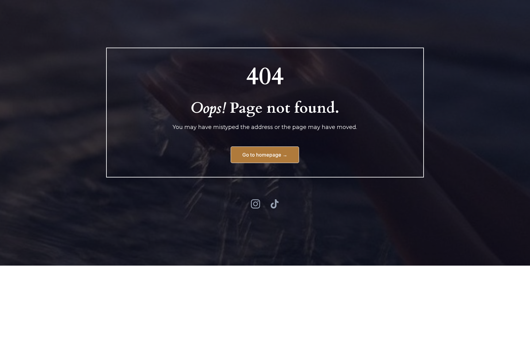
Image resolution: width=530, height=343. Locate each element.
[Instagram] (255, 203)
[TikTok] (274, 203)
